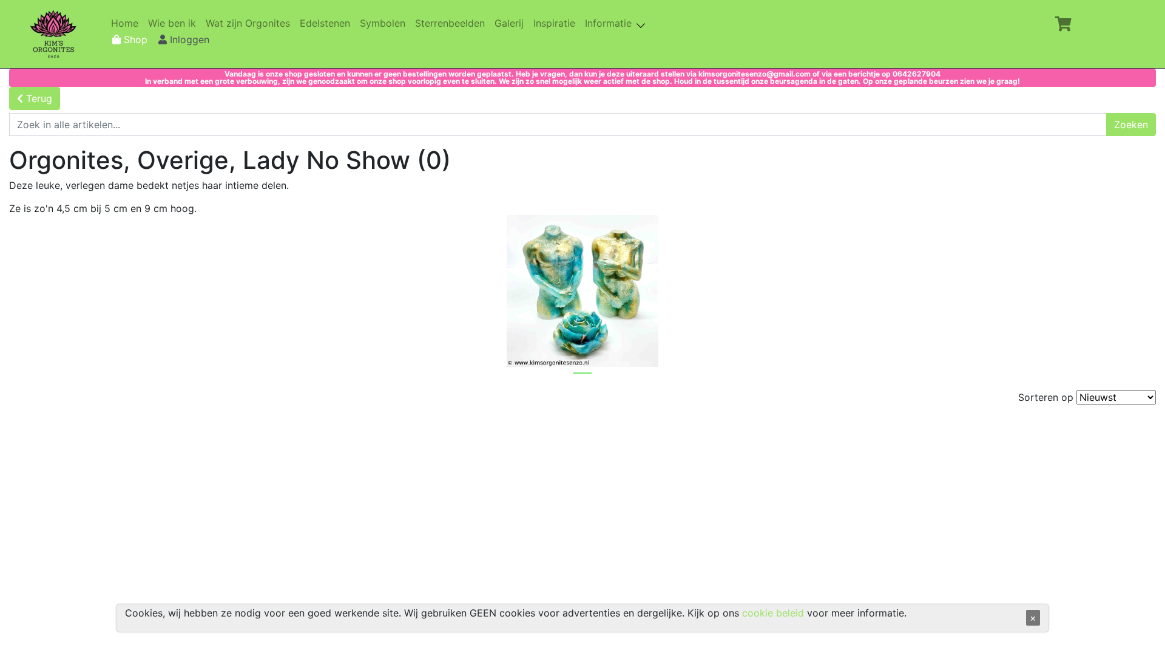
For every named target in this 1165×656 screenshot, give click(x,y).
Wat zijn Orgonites (250, 23)
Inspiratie (556, 23)
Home (127, 23)
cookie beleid (773, 613)
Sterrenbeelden (452, 23)
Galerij (511, 23)
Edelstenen (327, 23)
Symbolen (385, 23)
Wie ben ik (174, 23)
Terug (37, 98)
